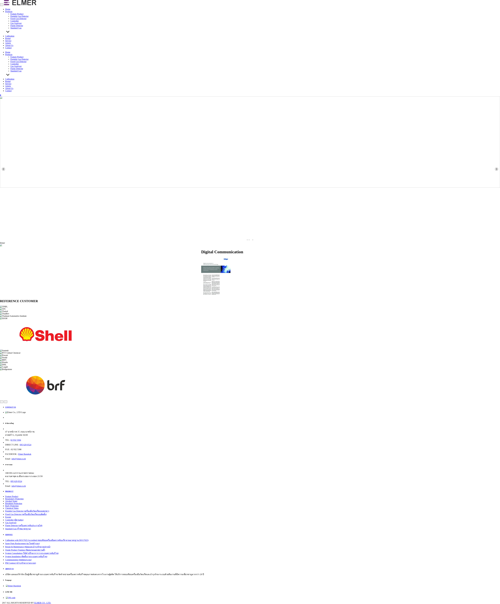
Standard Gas (15, 28)
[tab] (247, 239)
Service (8, 41)
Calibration (9, 36)
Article (8, 43)
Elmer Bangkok (24, 454)
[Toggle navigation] (1, 4)
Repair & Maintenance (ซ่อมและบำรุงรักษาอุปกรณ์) (27, 547)
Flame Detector (16, 25)
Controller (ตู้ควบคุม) (14, 520)
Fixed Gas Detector (18, 18)
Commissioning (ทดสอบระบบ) (18, 560)
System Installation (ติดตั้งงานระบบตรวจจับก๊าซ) (26, 556)
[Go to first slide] (496, 169)
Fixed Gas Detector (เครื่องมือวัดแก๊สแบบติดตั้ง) (26, 514)
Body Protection (12, 506)
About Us (9, 45)
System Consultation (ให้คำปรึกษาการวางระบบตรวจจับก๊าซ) (32, 553)
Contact (8, 48)
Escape (8, 517)
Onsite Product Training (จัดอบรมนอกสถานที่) (25, 550)
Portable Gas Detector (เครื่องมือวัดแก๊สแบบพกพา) (27, 511)
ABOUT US (9, 569)
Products (8, 11)
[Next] (5, 401)
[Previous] (1, 401)
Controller (14, 21)
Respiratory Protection (14, 499)
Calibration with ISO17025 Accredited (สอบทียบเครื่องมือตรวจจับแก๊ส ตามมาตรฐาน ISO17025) (47, 540)
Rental (8, 38)
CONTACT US (10, 407)
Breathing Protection (13, 503)
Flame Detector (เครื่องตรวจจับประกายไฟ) (23, 525)
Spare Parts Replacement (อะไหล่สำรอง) (22, 543)
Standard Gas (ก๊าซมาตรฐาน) (18, 529)
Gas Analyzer (16, 23)
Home (7, 9)
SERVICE (9, 535)
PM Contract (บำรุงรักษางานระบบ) (20, 563)
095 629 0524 (25, 445)
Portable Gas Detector (19, 16)
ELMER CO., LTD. (42, 603)
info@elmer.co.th (19, 459)
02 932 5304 (16, 440)
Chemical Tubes (11, 508)
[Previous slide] (3, 169)
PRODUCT (9, 491)
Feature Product (16, 14)
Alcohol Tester (11, 501)
